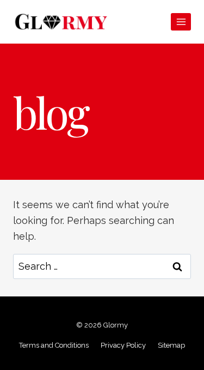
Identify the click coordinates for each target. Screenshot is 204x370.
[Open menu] (181, 21)
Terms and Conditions (54, 345)
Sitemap (171, 345)
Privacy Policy (123, 345)
